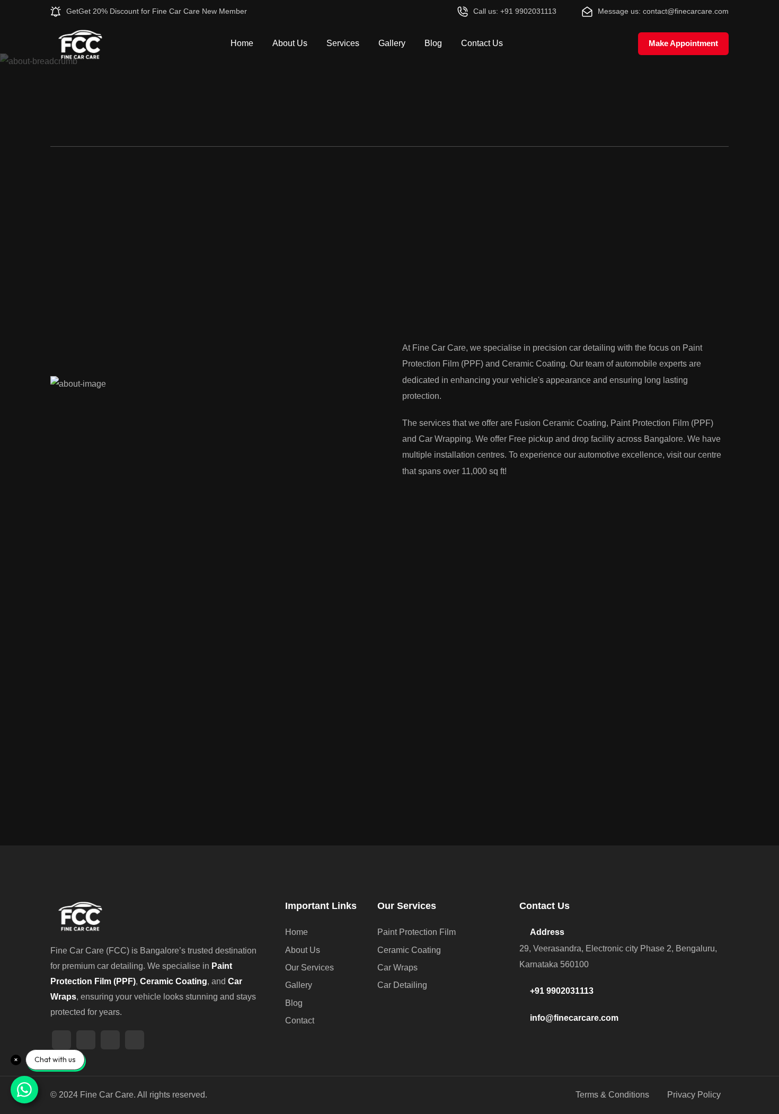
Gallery (391, 43)
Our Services (309, 967)
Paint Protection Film (416, 932)
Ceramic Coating (409, 950)
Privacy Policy (694, 1094)
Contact (299, 1020)
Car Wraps (397, 967)
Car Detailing (402, 985)
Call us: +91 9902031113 (514, 11)
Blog (433, 43)
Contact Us (482, 43)
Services (342, 43)
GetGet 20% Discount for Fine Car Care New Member (156, 11)
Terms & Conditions (612, 1094)
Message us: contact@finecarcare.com (663, 11)
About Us (289, 43)
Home (242, 43)
